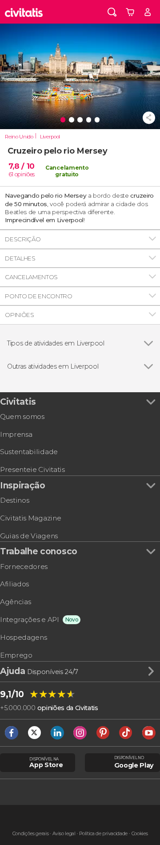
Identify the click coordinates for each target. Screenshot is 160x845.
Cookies (140, 834)
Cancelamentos (31, 276)
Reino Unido (19, 137)
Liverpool (50, 137)
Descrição (22, 239)
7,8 (21, 166)
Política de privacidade (103, 834)
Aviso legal (63, 834)
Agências (15, 601)
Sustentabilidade (29, 451)
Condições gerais (30, 834)
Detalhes (20, 258)
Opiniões (19, 314)
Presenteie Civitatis (32, 469)
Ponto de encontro (38, 296)
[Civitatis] (24, 12)
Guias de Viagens (29, 536)
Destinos (14, 500)
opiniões (25, 174)
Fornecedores (24, 566)
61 (10, 174)
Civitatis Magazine (30, 518)
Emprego (16, 655)
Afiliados (14, 584)
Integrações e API (29, 619)
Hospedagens (23, 637)
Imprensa (16, 434)
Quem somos (22, 416)
